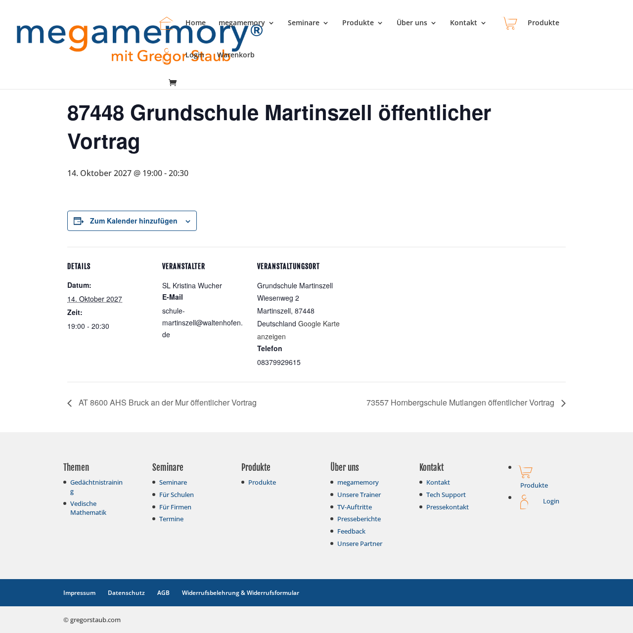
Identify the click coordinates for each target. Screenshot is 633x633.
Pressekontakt (447, 506)
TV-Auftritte (354, 506)
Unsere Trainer (359, 494)
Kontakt (463, 23)
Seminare (303, 23)
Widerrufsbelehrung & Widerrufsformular (240, 592)
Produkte (358, 23)
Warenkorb (236, 55)
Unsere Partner (359, 543)
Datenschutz (126, 592)
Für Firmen (175, 506)
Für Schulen (176, 494)
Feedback (351, 531)
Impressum (79, 592)
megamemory (242, 23)
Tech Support (446, 494)
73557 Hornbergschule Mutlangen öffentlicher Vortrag (461, 402)
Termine (171, 518)
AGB (163, 592)
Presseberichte (359, 518)
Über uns (412, 23)
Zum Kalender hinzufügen (134, 221)
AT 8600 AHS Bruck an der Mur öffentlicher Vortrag (167, 402)
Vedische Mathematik (88, 508)
